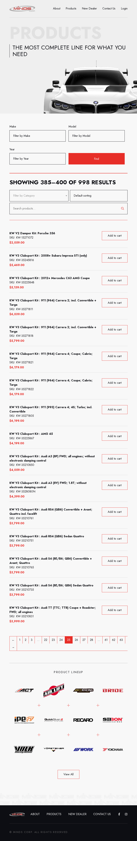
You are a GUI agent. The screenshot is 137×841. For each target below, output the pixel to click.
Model (72, 126)
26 (76, 640)
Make (12, 126)
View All (68, 774)
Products (71, 8)
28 (91, 640)
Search (122, 208)
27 (83, 640)
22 (45, 640)
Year (12, 149)
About (56, 8)
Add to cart (114, 236)
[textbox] (24, 195)
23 (53, 640)
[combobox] (38, 195)
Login (124, 8)
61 (106, 640)
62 (113, 640)
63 (121, 640)
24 (61, 640)
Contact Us (108, 8)
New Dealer (89, 8)
